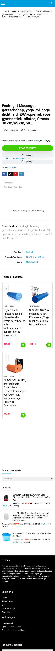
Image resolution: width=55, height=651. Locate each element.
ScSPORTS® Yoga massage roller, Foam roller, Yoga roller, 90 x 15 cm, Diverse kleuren (39, 317)
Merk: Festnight (32, 262)
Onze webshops (8, 608)
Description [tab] (8, 183)
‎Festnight (30, 252)
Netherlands (18, 158)
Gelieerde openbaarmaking (13, 630)
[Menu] (3, 3)
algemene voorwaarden (11, 627)
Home (4, 11)
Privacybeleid (7, 623)
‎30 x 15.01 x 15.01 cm (35, 257)
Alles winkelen (7, 601)
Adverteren (6, 612)
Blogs (4, 605)
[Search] (51, 3)
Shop (14, 11)
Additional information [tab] (13, 187)
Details (37, 141)
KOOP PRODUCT (27, 148)
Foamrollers (26, 11)
